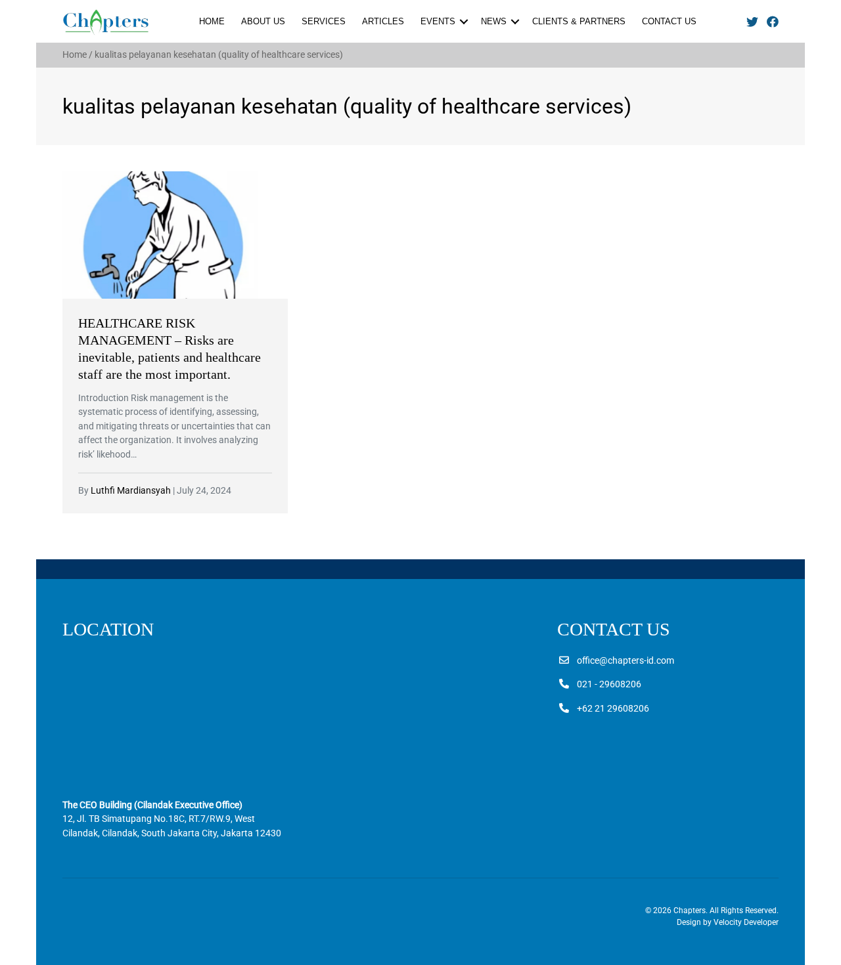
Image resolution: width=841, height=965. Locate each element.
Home (212, 21)
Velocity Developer (746, 922)
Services (324, 21)
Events (437, 21)
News (494, 21)
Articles (383, 21)
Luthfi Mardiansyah (131, 490)
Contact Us (669, 21)
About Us (263, 21)
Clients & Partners (578, 21)
